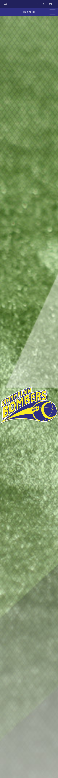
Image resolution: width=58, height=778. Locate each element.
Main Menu (29, 12)
